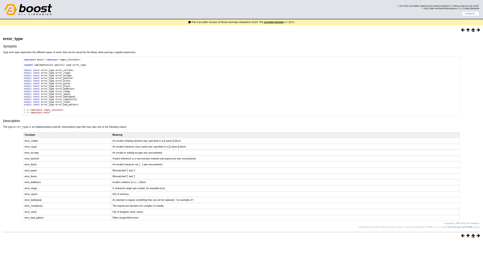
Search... (472, 13)
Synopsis (10, 46)
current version (274, 22)
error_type (13, 38)
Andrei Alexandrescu (448, 8)
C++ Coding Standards (469, 8)
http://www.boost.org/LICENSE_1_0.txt (463, 227)
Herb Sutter (429, 8)
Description (11, 121)
